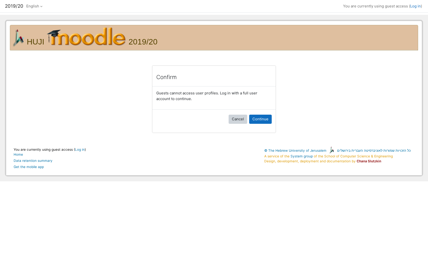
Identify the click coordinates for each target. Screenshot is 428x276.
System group (302, 156)
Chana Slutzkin (369, 161)
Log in (415, 6)
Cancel (238, 119)
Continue (260, 119)
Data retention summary (33, 161)
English (32, 6)
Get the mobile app (29, 167)
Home (18, 154)
